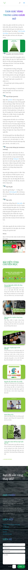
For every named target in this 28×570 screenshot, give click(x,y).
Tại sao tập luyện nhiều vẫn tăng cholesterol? (13, 285)
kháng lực (16, 159)
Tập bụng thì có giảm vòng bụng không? (13, 318)
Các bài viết (6, 527)
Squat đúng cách (8, 414)
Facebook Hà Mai (7, 534)
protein (10, 99)
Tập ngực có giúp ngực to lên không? (12, 348)
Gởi (20, 566)
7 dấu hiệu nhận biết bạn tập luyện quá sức (13, 442)
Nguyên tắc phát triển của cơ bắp (13, 381)
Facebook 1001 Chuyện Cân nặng (11, 524)
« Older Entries (7, 459)
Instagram (5, 529)
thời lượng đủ (13, 192)
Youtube (5, 531)
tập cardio (19, 203)
